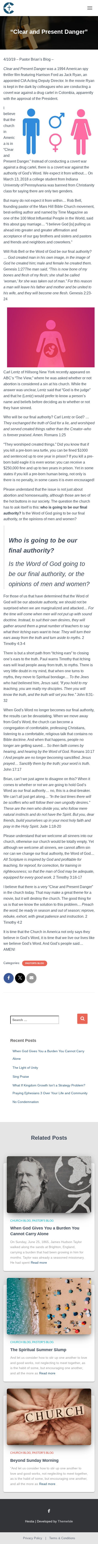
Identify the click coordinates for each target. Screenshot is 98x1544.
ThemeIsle (65, 1521)
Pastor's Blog (34, 963)
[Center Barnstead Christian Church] (10, 8)
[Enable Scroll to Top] (89, 1535)
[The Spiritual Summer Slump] (49, 1306)
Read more (39, 1262)
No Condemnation (26, 1102)
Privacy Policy (32, 1538)
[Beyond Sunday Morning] (49, 1416)
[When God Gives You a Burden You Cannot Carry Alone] (49, 1184)
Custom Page (49, 1511)
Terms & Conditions (62, 1538)
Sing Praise (21, 1076)
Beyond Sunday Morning (34, 1460)
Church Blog (20, 1220)
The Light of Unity (25, 1067)
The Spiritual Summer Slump (38, 1349)
